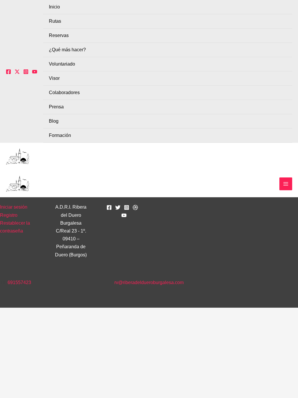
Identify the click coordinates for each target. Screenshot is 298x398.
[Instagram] (26, 71)
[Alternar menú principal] (285, 183)
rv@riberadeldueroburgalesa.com (149, 282)
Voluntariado (62, 63)
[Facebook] (8, 71)
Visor (54, 78)
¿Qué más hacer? (67, 49)
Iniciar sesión (13, 207)
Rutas (55, 21)
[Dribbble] (135, 207)
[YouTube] (34, 71)
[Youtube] (124, 215)
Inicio (54, 6)
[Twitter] (17, 71)
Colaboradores (64, 92)
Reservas (59, 35)
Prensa (56, 106)
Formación (60, 135)
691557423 (19, 282)
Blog (53, 121)
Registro (8, 215)
